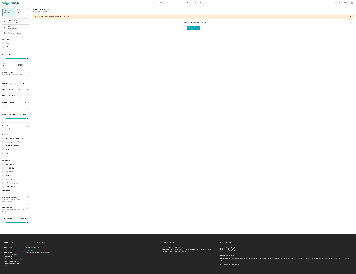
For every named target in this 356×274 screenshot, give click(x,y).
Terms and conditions (10, 254)
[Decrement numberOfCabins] (19, 89)
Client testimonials (32, 247)
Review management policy (12, 263)
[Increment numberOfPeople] (27, 83)
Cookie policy (8, 252)
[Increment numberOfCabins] (27, 89)
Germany (47, 11)
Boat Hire (154, 3)
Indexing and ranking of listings (13, 259)
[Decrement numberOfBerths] (19, 95)
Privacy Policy (8, 250)
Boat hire (35, 11)
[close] (350, 16)
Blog (5, 265)
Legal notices (8, 256)
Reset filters (193, 28)
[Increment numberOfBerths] (27, 95)
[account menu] (352, 3)
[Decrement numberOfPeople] (19, 83)
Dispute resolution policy (11, 261)
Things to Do (164, 3)
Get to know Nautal (9, 248)
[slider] (4, 58)
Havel (52, 11)
